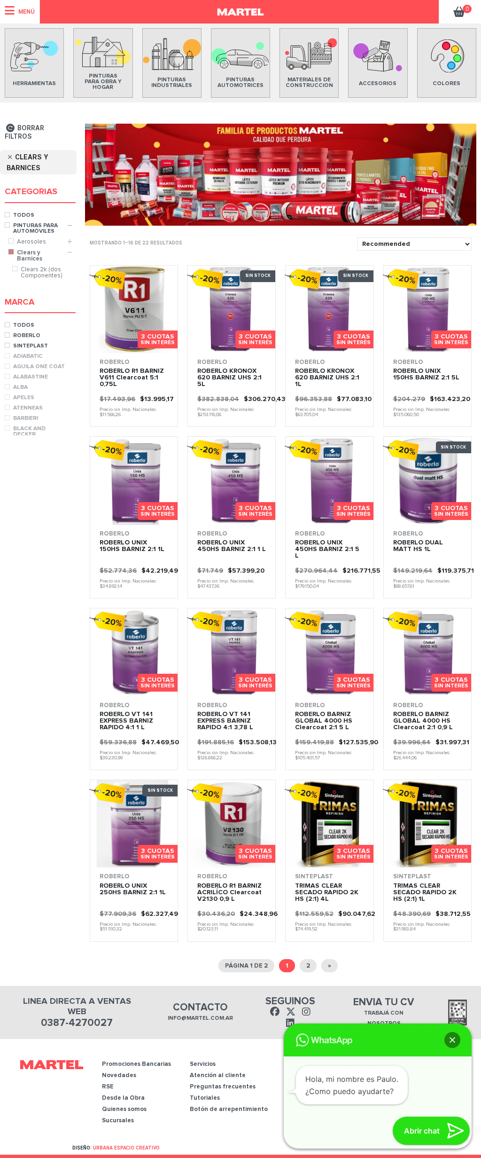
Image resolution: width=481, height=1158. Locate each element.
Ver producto (109, 343)
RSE (108, 1087)
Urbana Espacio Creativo (126, 1147)
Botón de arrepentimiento (229, 1109)
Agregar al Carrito (250, 343)
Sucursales (118, 1121)
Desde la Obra (123, 1098)
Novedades (119, 1075)
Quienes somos (124, 1109)
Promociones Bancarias (136, 1064)
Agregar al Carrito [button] (153, 343)
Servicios (203, 1064)
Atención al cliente (218, 1075)
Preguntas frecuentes (223, 1087)
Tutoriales (205, 1098)
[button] (452, 1040)
